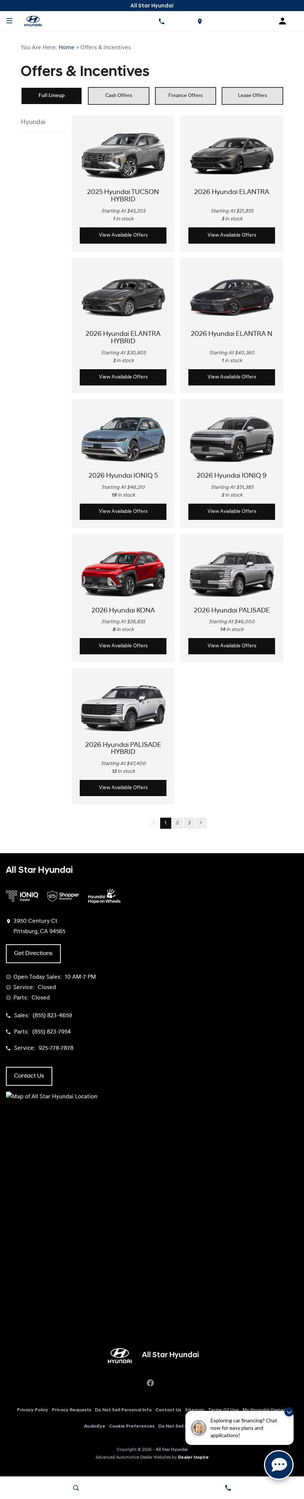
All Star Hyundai (172, 1450)
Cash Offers (118, 96)
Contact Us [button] (29, 1076)
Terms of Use (223, 1410)
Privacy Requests (71, 1410)
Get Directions (33, 954)
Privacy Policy (32, 1410)
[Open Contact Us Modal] (228, 1488)
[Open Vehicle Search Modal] (76, 1488)
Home (67, 48)
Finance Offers (185, 96)
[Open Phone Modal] (161, 21)
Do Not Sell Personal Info (123, 1410)
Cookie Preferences (132, 1426)
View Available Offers (123, 235)
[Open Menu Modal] (9, 21)
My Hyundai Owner (263, 1410)
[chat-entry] (279, 1465)
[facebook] (150, 1383)
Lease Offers (252, 96)
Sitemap (194, 1410)
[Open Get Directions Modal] (200, 21)
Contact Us (168, 1410)
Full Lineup (52, 96)
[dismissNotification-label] (289, 1411)
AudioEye (94, 1426)
